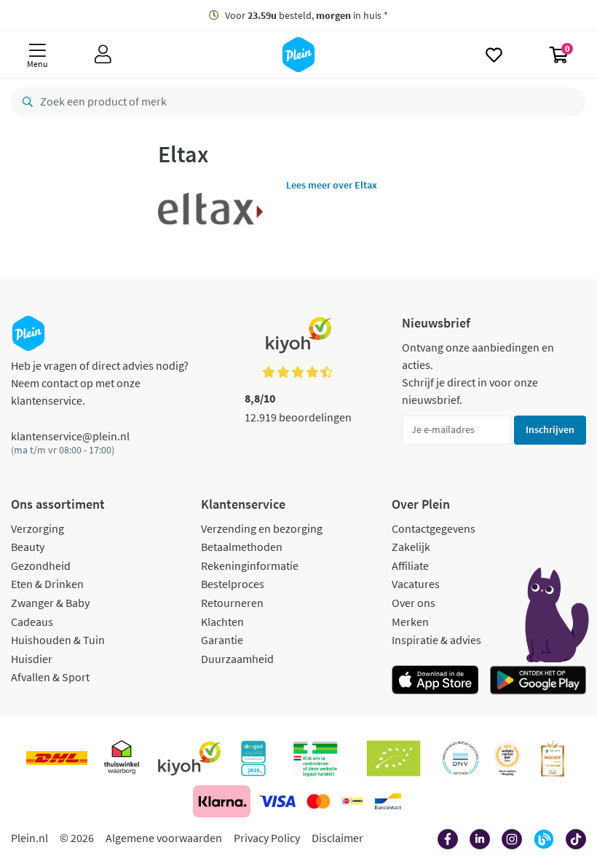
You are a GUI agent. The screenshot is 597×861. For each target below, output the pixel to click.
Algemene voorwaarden (164, 837)
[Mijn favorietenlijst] (494, 54)
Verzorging (37, 528)
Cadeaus (32, 621)
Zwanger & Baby (50, 602)
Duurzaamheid (237, 658)
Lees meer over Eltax (331, 184)
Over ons (413, 602)
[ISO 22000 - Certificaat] (460, 758)
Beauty (27, 546)
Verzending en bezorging (262, 528)
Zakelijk (411, 546)
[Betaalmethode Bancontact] (388, 801)
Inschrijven (550, 429)
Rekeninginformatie (249, 565)
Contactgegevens (433, 528)
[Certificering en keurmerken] (393, 758)
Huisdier (31, 658)
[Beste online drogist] (507, 758)
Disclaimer (337, 837)
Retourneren (232, 602)
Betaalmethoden (241, 546)
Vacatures (416, 583)
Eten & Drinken (47, 583)
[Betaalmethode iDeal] (352, 801)
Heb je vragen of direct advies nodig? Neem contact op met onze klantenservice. (100, 383)
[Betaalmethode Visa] (277, 801)
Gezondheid (41, 565)
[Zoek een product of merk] (25, 101)
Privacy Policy (267, 837)
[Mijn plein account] (103, 54)
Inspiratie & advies (436, 639)
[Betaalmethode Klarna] (221, 801)
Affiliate (410, 565)
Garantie (222, 639)
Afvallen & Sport (50, 677)
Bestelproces (232, 583)
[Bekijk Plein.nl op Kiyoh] (189, 758)
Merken (410, 621)
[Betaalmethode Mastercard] (318, 801)
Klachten (222, 621)
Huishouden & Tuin (58, 639)
